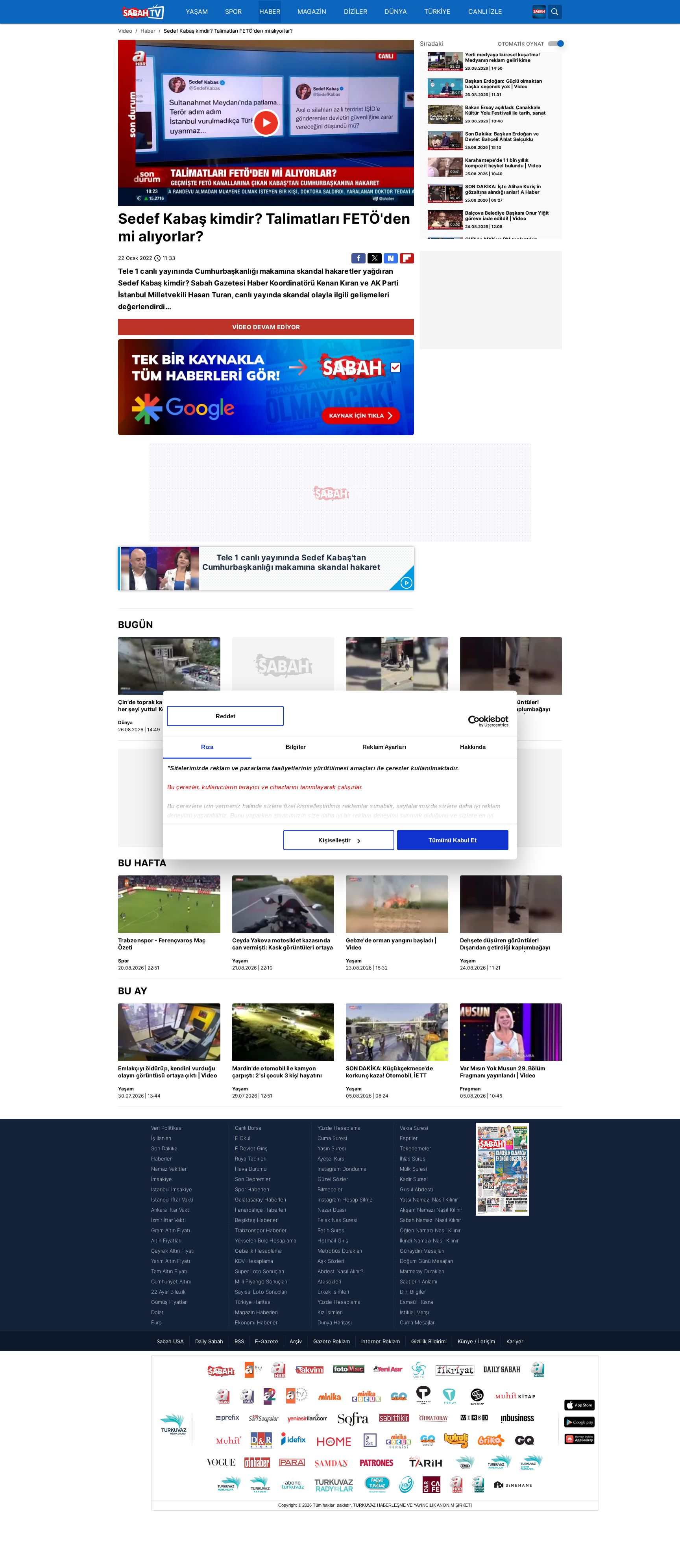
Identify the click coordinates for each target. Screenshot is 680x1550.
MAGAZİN (312, 11)
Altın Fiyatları (166, 1240)
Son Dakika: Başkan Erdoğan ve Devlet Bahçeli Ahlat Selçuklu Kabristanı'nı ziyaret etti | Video (502, 137)
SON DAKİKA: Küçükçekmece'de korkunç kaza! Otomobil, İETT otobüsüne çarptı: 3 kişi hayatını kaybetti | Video (389, 1072)
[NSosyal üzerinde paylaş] (391, 258)
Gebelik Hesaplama (258, 1251)
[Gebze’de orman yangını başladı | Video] (397, 904)
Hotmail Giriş (333, 1240)
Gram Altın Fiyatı (170, 1230)
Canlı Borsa (248, 1128)
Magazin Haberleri (256, 1312)
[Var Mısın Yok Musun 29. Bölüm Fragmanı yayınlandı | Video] (511, 1032)
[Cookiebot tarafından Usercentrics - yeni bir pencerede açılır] (474, 721)
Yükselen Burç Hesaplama (265, 1240)
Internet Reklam (380, 1341)
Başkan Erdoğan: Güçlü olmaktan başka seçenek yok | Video (503, 83)
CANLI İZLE (485, 11)
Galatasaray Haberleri (260, 1199)
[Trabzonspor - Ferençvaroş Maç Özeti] (169, 904)
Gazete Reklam (331, 1341)
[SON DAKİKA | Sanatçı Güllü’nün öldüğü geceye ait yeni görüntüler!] (283, 666)
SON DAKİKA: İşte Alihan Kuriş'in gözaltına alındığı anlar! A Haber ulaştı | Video (503, 190)
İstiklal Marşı (414, 1312)
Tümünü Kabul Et (453, 840)
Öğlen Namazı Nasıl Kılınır (430, 1230)
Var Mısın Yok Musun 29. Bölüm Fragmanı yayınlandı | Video (503, 1072)
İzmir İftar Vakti (168, 1220)
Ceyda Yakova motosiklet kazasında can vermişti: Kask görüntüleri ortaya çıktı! (282, 944)
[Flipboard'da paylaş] (407, 258)
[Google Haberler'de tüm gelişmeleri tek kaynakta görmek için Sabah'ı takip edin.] (266, 391)
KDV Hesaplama (254, 1261)
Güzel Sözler (333, 1179)
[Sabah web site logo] (539, 12)
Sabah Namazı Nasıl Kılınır (430, 1220)
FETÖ (361, 218)
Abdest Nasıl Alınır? (340, 1271)
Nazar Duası (332, 1210)
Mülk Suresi (413, 1169)
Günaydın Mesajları (422, 1251)
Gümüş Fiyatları (169, 1302)
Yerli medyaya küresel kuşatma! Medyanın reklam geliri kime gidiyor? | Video (502, 58)
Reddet (225, 716)
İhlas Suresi (413, 1158)
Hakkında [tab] (473, 746)
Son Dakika (164, 1148)
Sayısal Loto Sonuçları (261, 1292)
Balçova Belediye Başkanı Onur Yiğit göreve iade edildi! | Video (507, 215)
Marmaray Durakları (422, 1271)
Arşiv (296, 1341)
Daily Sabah (209, 1341)
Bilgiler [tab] (296, 746)
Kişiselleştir (334, 840)
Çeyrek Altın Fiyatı (172, 1251)
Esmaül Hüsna (416, 1302)
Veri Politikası (167, 1128)
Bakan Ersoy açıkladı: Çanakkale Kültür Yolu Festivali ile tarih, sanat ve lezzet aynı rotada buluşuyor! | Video (505, 111)
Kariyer (514, 1341)
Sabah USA (170, 1341)
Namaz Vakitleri (169, 1169)
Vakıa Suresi (414, 1128)
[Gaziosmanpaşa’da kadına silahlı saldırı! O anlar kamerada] (397, 666)
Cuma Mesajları (418, 1322)
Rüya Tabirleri (250, 1158)
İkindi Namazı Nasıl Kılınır (429, 1240)
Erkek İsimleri (333, 1292)
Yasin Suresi (332, 1148)
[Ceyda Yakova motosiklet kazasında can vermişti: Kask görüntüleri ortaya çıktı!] (283, 904)
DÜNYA (395, 11)
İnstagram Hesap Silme (345, 1199)
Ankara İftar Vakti (170, 1210)
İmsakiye (161, 1179)
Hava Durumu (250, 1169)
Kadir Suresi (414, 1179)
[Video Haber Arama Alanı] (555, 12)
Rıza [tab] (207, 746)
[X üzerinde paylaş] (375, 258)
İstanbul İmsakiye (171, 1189)
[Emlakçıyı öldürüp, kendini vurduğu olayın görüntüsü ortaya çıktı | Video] (169, 1032)
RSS (239, 1341)
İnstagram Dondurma (342, 1169)
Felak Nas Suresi (337, 1220)
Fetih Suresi (332, 1230)
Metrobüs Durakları (340, 1251)
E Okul (242, 1138)
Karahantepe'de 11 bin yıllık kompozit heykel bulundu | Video (503, 163)
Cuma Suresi (332, 1138)
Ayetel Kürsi (332, 1158)
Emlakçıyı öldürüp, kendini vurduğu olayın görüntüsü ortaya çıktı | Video (167, 1072)
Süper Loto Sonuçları (259, 1271)
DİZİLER (355, 11)
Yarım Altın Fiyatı (170, 1261)
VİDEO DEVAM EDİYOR (266, 327)
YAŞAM (197, 11)
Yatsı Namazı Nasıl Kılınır (429, 1199)
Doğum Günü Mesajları (426, 1261)
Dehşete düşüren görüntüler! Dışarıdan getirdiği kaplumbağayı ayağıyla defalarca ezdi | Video (505, 944)
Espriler (409, 1138)
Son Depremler (252, 1179)
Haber (147, 31)
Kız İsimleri (330, 1312)
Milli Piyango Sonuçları (261, 1281)
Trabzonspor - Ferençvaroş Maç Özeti (161, 944)
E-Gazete (266, 1341)
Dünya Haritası (335, 1322)
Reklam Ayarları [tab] (384, 746)
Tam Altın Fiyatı (169, 1271)
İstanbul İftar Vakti (172, 1199)
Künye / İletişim (476, 1341)
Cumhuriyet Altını (171, 1281)
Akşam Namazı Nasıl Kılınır (431, 1210)
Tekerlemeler (415, 1148)
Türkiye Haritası (253, 1302)
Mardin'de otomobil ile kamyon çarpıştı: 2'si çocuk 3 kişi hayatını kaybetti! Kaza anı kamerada (277, 1072)
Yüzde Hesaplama (339, 1128)
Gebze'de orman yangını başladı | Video (391, 944)
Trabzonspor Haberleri (261, 1230)
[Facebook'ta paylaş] (358, 258)
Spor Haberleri (252, 1189)
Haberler (161, 1158)
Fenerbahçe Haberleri (260, 1210)
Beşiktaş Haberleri (257, 1220)
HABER (269, 11)
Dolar (157, 1312)
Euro (156, 1322)
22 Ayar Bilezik (168, 1292)
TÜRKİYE (437, 11)
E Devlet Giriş (251, 1148)
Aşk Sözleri (331, 1261)
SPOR (233, 11)
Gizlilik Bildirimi (429, 1341)
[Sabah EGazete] (502, 1225)
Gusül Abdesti (416, 1189)
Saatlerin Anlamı (418, 1281)
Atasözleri (329, 1281)
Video (125, 31)
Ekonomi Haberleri (257, 1322)
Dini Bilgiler (413, 1292)
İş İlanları (161, 1138)
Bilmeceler (330, 1189)
